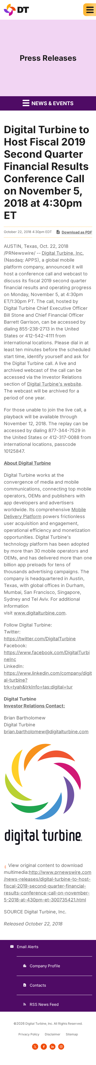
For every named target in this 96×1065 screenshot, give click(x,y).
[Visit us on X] (35, 1046)
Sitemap (72, 1034)
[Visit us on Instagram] (61, 1046)
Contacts (38, 985)
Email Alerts (27, 946)
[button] (89, 9)
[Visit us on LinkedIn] (52, 1046)
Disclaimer (52, 1034)
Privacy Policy (28, 1034)
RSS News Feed (44, 1004)
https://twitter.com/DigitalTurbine (40, 638)
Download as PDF (77, 232)
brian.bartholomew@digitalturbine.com (46, 731)
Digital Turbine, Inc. (63, 253)
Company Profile (45, 965)
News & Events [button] (51, 103)
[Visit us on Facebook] (44, 1046)
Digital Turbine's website (54, 384)
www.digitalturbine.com (40, 613)
